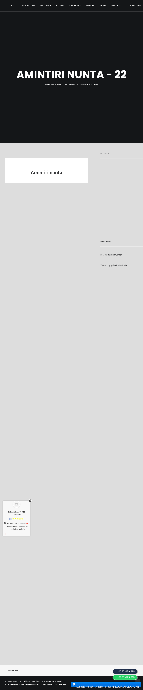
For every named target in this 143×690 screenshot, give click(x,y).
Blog (103, 6)
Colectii (45, 6)
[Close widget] (30, 500)
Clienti (90, 6)
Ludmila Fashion (90, 84)
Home (14, 6)
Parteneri (75, 6)
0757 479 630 (126, 677)
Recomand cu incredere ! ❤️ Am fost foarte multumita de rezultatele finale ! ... (17, 526)
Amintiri (71, 84)
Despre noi (29, 6)
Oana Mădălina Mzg (16, 512)
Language (135, 6)
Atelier (60, 6)
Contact (116, 6)
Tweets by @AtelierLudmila (113, 265)
